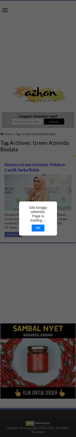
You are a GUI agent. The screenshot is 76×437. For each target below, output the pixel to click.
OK (38, 228)
